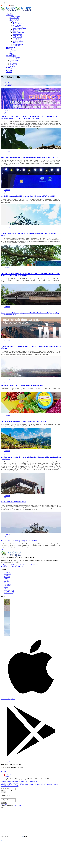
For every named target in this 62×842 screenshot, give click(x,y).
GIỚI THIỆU (9, 15)
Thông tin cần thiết (14, 21)
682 (5, 497)
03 (4, 549)
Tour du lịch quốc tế (15, 60)
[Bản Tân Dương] (32, 632)
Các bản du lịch (17, 38)
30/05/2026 (7, 267)
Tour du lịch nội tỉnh (15, 57)
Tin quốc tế (12, 66)
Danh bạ (6, 587)
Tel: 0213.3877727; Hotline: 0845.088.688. (12, 566)
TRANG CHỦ (8, 13)
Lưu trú (6, 578)
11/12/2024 (7, 534)
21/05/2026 (7, 307)
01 (1, 549)
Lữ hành (6, 575)
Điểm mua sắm (16, 22)
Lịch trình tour (7, 585)
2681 (5, 380)
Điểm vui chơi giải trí (18, 23)
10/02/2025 (7, 415)
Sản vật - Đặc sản (17, 34)
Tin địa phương (13, 63)
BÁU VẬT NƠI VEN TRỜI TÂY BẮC (13, 502)
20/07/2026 (7, 110)
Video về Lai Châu (14, 18)
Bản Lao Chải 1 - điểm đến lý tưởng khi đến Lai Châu (19, 541)
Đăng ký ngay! (17, 805)
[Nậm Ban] (32, 626)
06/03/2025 (7, 379)
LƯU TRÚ (9, 69)
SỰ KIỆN (8, 67)
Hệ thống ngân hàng (18, 29)
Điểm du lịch (7, 572)
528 (5, 341)
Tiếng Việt (5, 5)
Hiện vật (12, 54)
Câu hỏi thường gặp (9, 590)
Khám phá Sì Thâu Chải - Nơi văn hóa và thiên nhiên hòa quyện (22, 385)
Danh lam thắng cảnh (18, 32)
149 (5, 191)
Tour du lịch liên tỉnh (15, 58)
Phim (11, 53)
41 (4, 537)
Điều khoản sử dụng (9, 591)
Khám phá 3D (13, 50)
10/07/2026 (7, 151)
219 (5, 269)
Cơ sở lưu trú (16, 26)
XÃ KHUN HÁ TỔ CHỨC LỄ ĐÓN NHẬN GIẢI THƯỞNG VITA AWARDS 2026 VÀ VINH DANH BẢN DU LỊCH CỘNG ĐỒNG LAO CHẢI (30, 117)
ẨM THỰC (9, 72)
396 (5, 228)
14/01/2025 (7, 451)
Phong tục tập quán (18, 39)
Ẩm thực (6, 580)
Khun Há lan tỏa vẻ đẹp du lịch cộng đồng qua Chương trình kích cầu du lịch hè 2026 (29, 157)
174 (5, 308)
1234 (5, 452)
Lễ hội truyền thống (18, 44)
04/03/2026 (7, 340)
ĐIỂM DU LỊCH (10, 47)
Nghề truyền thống (17, 35)
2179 (5, 416)
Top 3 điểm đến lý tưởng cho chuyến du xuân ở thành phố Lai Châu (23, 421)
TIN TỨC (8, 61)
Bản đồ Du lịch (17, 25)
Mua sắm (6, 581)
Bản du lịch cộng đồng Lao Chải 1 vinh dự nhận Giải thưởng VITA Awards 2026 (28, 196)
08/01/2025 (7, 496)
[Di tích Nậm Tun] (32, 602)
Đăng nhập (3, 802)
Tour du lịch (7, 577)
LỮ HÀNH (9, 70)
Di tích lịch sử (16, 42)
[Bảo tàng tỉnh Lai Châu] (32, 608)
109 (5, 112)
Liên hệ (6, 588)
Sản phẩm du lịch (14, 31)
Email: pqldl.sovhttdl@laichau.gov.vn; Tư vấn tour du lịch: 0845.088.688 (19, 564)
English (12, 5)
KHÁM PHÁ (9, 48)
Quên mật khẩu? (5, 804)
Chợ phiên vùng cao (18, 41)
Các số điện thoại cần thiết (19, 28)
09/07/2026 (7, 190)
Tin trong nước (13, 64)
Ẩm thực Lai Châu (17, 37)
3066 (5, 536)
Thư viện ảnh (16, 45)
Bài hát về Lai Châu (15, 19)
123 (5, 152)
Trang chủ (6, 82)
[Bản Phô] (32, 620)
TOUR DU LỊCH (11, 56)
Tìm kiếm (3, 792)
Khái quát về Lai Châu (15, 16)
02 (2, 549)
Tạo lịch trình (7, 584)
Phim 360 (12, 51)
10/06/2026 (7, 227)
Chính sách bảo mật (9, 593)
